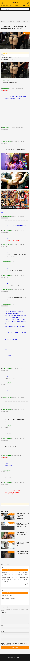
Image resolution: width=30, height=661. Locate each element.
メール (2, 631)
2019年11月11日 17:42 (7, 569)
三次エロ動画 (15, 5)
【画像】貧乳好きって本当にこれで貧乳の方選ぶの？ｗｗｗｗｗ (22, 553)
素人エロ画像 (22, 5)
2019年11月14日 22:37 (7, 592)
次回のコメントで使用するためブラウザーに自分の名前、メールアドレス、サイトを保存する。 (14, 644)
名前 (2, 625)
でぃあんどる (18, 657)
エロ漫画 (3, 5)
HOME (3, 21)
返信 (25, 584)
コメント (3, 612)
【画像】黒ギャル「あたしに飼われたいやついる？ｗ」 (22, 534)
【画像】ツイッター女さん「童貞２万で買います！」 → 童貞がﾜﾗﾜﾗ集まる (22, 524)
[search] (27, 9)
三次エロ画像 (8, 5)
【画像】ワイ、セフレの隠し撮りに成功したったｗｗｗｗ (22, 544)
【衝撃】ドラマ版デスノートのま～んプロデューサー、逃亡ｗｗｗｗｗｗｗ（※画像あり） (22, 516)
